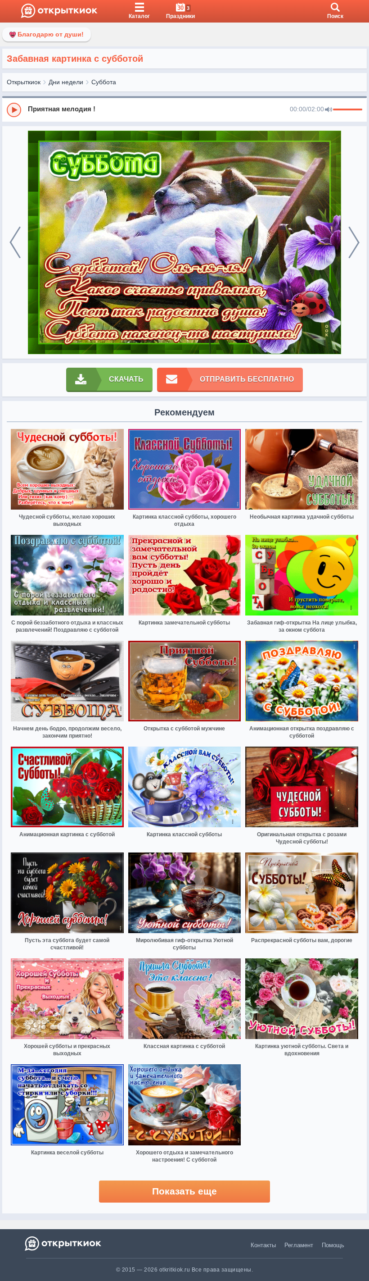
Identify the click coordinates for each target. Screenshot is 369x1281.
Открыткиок (23, 82)
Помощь (333, 1245)
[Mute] (328, 109)
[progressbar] (347, 110)
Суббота (103, 82)
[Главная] (59, 11)
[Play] (14, 110)
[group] (184, 109)
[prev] (15, 243)
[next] (353, 243)
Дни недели (66, 82)
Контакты (263, 1245)
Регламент (298, 1245)
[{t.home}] (64, 1243)
